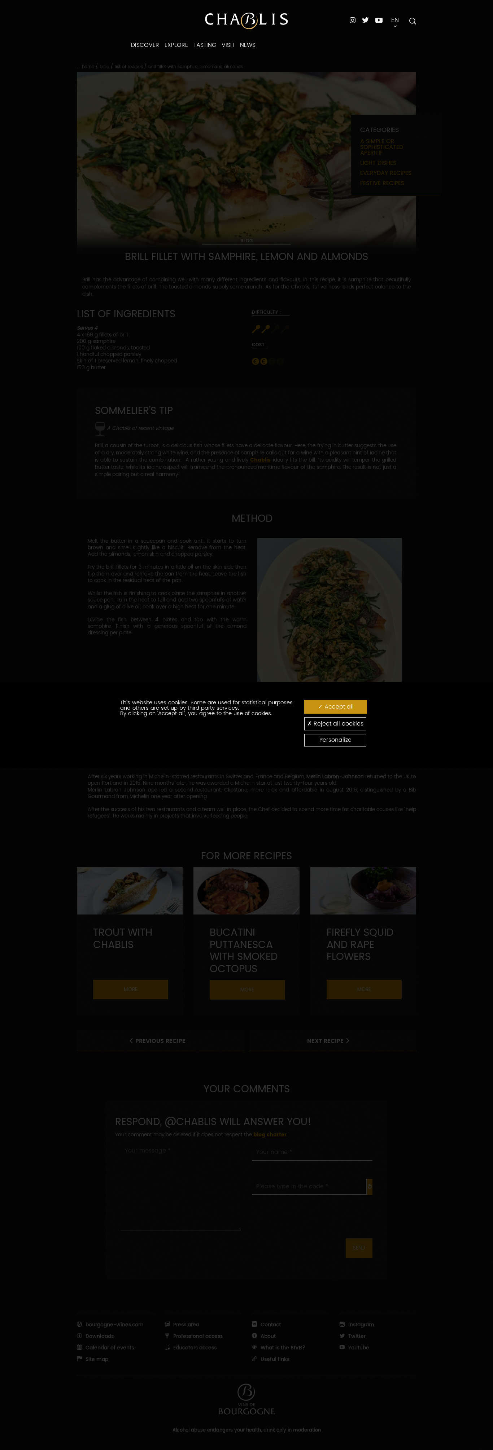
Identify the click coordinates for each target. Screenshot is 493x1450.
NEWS (248, 45)
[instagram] (352, 20)
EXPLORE (176, 45)
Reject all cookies (337, 724)
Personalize (335, 740)
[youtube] (379, 20)
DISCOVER (145, 45)
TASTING (204, 45)
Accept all (338, 707)
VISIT (228, 45)
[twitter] (365, 20)
